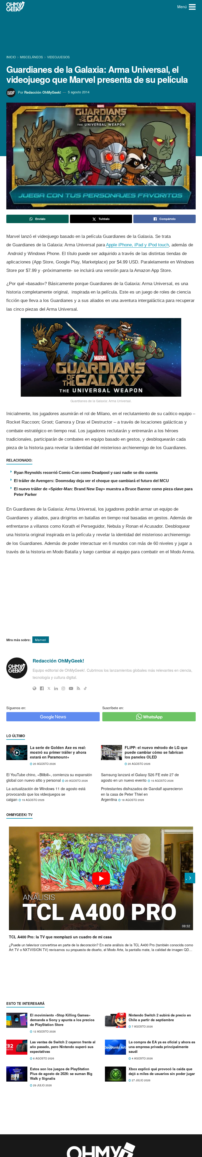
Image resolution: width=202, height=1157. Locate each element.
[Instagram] (63, 688)
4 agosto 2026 (142, 1058)
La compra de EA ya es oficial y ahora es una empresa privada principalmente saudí (162, 1046)
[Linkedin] (56, 688)
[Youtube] (71, 688)
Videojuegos (58, 57)
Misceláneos (31, 57)
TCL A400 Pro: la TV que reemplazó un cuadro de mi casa (60, 936)
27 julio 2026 (140, 1080)
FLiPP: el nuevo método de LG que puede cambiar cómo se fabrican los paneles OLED (156, 752)
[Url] (34, 688)
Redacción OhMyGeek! (42, 91)
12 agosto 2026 (44, 1031)
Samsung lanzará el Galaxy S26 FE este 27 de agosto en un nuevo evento (140, 777)
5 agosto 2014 (78, 91)
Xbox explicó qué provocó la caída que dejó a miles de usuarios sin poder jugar (162, 1071)
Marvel (40, 639)
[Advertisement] (102, 33)
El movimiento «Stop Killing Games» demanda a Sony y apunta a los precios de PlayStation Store (62, 1019)
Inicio (11, 57)
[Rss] (78, 688)
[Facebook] (42, 688)
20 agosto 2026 (44, 764)
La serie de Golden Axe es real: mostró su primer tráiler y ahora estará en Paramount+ (58, 752)
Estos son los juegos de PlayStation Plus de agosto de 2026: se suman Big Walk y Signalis (61, 1073)
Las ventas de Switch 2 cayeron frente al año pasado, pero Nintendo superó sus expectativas (62, 1046)
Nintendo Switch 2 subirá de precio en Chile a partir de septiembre (160, 1017)
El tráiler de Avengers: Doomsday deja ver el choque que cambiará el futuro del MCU (91, 480)
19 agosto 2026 (162, 780)
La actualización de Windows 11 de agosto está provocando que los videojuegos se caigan (45, 794)
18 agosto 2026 (132, 800)
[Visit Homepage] (15, 6)
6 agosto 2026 (43, 1058)
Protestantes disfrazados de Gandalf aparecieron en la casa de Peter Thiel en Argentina (142, 794)
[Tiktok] (85, 688)
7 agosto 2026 (142, 1026)
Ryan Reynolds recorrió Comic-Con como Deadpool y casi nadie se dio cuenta (86, 472)
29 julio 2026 (42, 1085)
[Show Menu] (192, 6)
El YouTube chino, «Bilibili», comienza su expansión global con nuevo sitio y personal (49, 777)
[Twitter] (48, 688)
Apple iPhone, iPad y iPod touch (137, 244)
